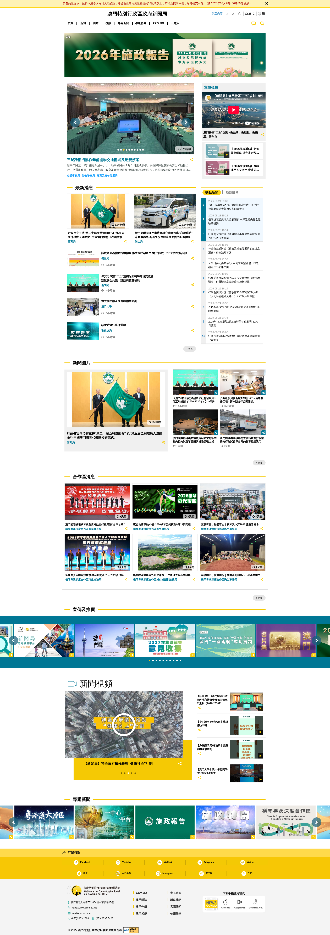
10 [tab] (180, 660)
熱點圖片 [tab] (232, 192)
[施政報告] (165, 822)
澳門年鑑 (141, 906)
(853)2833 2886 (80, 918)
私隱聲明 (175, 906)
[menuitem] (83, 23)
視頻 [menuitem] (108, 23)
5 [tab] (163, 660)
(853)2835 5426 (104, 918)
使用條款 (175, 913)
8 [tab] (173, 660)
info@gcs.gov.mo (81, 913)
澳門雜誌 (141, 899)
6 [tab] (166, 660)
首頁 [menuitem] (70, 23)
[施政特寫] (225, 822)
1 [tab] (149, 660)
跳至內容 (217, 13)
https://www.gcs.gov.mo (84, 907)
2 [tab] (153, 660)
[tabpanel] (165, 640)
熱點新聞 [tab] (211, 192)
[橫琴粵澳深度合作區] (286, 822)
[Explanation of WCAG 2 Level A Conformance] (131, 929)
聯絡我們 (175, 899)
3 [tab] (156, 660)
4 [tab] (160, 660)
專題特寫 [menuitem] (140, 23)
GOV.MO (141, 892)
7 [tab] (170, 660)
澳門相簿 (141, 913)
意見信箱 (175, 892)
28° (251, 13)
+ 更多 (189, 348)
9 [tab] (177, 660)
